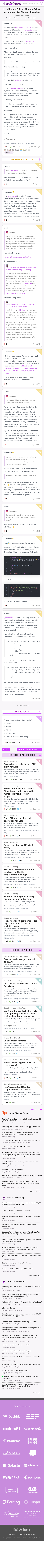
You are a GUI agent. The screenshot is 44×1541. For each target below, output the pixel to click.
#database (14, 884)
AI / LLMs (23, 1084)
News (17, 15)
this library (22, 310)
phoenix (9, 723)
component (11, 733)
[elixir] (22, 566)
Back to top (35, 1109)
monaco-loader (17, 88)
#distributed (23, 884)
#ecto (6, 830)
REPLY (5, 749)
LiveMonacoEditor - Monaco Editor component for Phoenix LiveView (22, 11)
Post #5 (37, 445)
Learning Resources (8, 1142)
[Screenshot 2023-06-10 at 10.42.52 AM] (22, 590)
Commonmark (27, 283)
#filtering (36, 830)
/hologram (7, 1028)
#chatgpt (21, 857)
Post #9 (37, 698)
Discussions (24, 956)
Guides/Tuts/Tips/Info (23, 1142)
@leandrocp (9, 618)
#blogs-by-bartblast (29, 1028)
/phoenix (9, 18)
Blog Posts (22, 981)
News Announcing (34, 1276)
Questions (18, 1304)
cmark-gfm (14, 171)
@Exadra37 (12, 196)
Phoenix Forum (35, 1192)
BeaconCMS (31, 41)
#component (32, 18)
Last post (37, 742)
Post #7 (37, 531)
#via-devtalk (8, 999)
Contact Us (12, 1535)
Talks (18, 1290)
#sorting (19, 830)
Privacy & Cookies (35, 1538)
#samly (12, 806)
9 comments (10, 139)
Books (18, 1388)
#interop (19, 1050)
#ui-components (23, 936)
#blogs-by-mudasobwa (22, 999)
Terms (24, 1538)
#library (16, 18)
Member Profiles (24, 1123)
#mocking (7, 1075)
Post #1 (37, 184)
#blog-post (35, 999)
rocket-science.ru (12, 996)
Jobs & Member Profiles (9, 1123)
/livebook (7, 857)
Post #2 (37, 220)
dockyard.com (20, 487)
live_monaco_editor (23, 27)
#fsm (35, 971)
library (9, 727)
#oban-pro (27, 1050)
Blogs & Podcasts (10, 981)
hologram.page (11, 1026)
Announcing (25, 15)
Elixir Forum (21, 1281)
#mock (14, 1075)
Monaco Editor (29, 30)
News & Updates (15, 1038)
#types (29, 971)
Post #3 (37, 344)
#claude (6, 1099)
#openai (28, 857)
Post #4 (37, 384)
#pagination (27, 830)
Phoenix (18, 1113)
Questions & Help (7, 1304)
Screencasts (21, 1166)
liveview (10, 730)
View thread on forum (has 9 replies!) (19, 720)
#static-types (9, 971)
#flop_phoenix (9, 938)
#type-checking (20, 971)
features (17, 80)
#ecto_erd (24, 909)
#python (12, 1050)
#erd (17, 909)
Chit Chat (19, 1178)
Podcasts (18, 1298)
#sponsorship (16, 1028)
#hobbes (32, 884)
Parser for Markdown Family (15, 293)
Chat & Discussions (11, 956)
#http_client (8, 776)
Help (21, 1535)
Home (8, 737)
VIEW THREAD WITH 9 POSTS (29, 749)
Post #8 (37, 606)
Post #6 (37, 499)
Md (7, 274)
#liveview (23, 18)
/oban (6, 1050)
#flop (5, 833)
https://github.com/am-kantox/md (17, 257)
